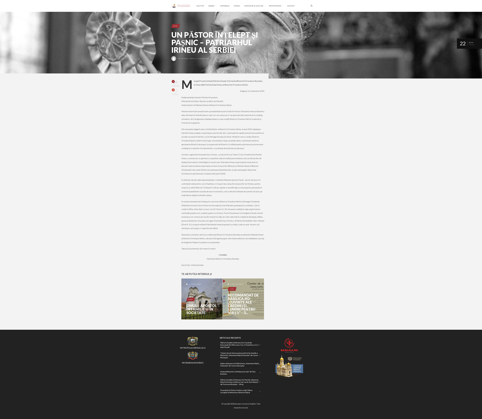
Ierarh (211, 6)
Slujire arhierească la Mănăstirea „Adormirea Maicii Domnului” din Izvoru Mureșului (239, 364)
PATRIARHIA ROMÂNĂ (193, 362)
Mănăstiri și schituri (253, 6)
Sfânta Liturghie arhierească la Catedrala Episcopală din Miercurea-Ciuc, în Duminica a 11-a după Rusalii (239, 345)
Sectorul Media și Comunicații (195, 58)
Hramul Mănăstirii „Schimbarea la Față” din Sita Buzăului (237, 373)
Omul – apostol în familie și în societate (201, 309)
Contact (291, 6)
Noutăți (200, 6)
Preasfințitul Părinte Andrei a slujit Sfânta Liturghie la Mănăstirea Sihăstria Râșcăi (236, 391)
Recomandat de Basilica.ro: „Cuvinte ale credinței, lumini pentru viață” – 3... (243, 303)
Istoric (237, 6)
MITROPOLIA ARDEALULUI (192, 348)
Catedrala (224, 6)
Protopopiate (275, 6)
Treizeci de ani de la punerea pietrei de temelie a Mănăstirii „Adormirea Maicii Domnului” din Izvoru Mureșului (239, 355)
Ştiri (175, 26)
